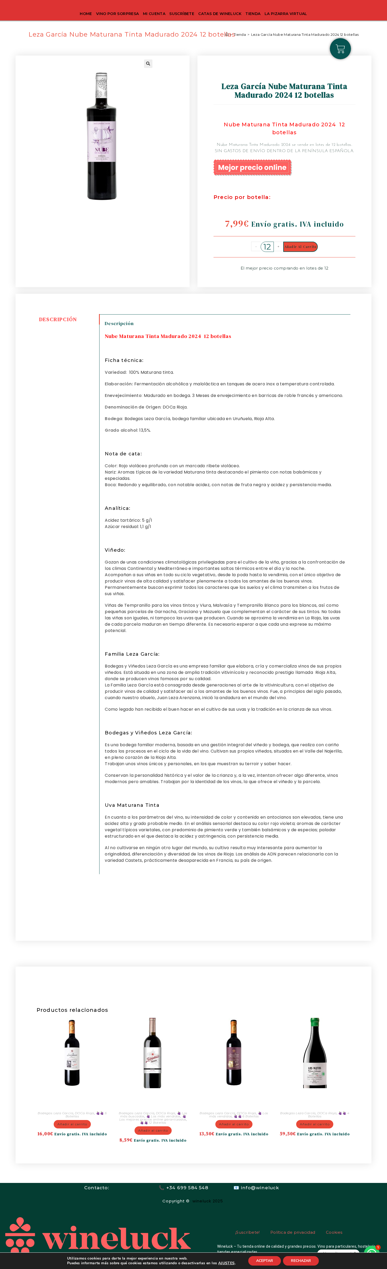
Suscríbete (181, 13)
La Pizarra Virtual (286, 13)
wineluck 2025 (208, 1201)
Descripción (58, 319)
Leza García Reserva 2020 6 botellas (72, 1099)
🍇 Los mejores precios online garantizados (152, 1117)
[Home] (227, 34)
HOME (86, 13)
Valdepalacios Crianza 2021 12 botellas (153, 1099)
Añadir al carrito (300, 247)
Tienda (252, 13)
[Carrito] (340, 48)
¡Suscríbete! (247, 1232)
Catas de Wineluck (219, 13)
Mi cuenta (154, 13)
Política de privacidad (292, 1232)
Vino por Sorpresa (117, 13)
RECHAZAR (301, 1260)
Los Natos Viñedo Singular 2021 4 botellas (315, 1099)
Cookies (334, 1232)
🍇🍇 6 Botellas (246, 1116)
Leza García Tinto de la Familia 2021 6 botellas (233, 1099)
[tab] (68, 319)
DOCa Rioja (84, 1113)
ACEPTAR (264, 1260)
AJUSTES (226, 1263)
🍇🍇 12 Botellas (153, 1122)
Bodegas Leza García (55, 1113)
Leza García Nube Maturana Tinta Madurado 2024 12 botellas (305, 34)
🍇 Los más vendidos (163, 1116)
